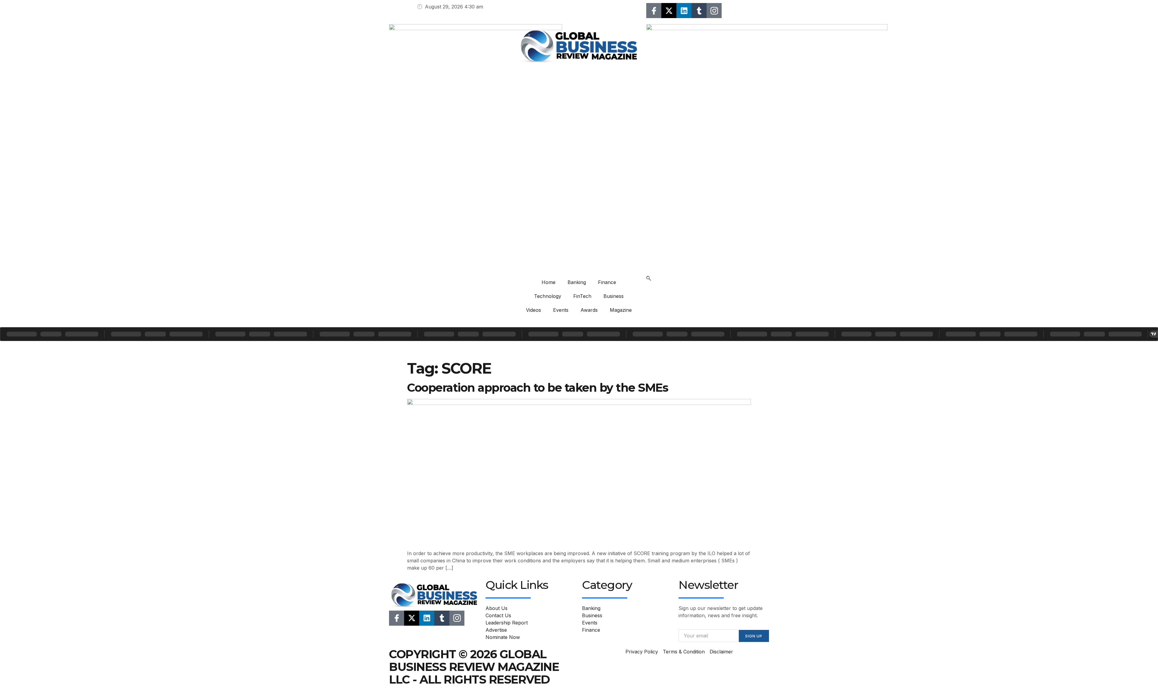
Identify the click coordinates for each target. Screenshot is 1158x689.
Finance (607, 282)
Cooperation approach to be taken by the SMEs (537, 388)
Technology (547, 296)
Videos (533, 310)
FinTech (582, 296)
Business (613, 296)
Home (548, 282)
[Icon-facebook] (653, 10)
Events (560, 310)
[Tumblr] (699, 10)
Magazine (621, 310)
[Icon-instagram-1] (714, 10)
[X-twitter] (668, 10)
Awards (589, 310)
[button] (648, 279)
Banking (577, 282)
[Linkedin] (683, 10)
